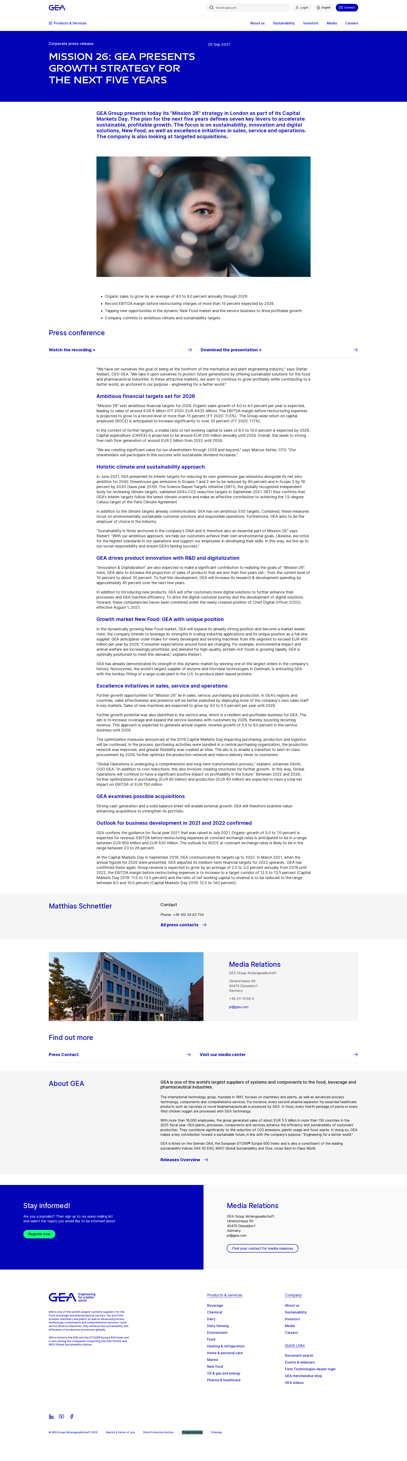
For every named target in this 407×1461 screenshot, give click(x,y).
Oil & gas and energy (223, 1373)
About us (292, 1305)
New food (215, 1366)
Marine (212, 1360)
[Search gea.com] (211, 7)
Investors (292, 1319)
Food (211, 1339)
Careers (291, 1332)
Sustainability (296, 1312)
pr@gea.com (238, 1007)
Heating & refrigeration (226, 1346)
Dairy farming (218, 1326)
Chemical (214, 1312)
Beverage (215, 1305)
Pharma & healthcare (224, 1380)
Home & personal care (225, 1353)
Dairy (211, 1319)
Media (290, 1326)
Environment (217, 1332)
